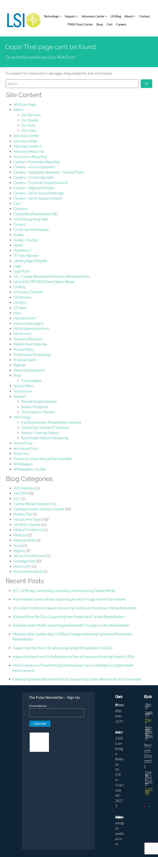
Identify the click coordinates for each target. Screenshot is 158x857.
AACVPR (20, 493)
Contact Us (149, 791)
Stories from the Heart (29, 556)
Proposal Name (24, 360)
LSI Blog (19, 287)
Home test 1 (22, 250)
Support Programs (34, 406)
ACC (17, 498)
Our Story (28, 125)
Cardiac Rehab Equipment (32, 504)
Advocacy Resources (28, 151)
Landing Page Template (30, 261)
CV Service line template (31, 229)
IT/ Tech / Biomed (26, 255)
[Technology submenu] (60, 16)
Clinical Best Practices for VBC (35, 214)
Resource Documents (29, 370)
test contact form (25, 448)
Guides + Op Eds (25, 240)
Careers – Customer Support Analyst (40, 182)
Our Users (28, 130)
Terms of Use (23, 443)
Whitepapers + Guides (29, 469)
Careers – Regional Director (33, 188)
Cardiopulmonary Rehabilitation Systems (51, 422)
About (18, 109)
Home (18, 245)
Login (17, 266)
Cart (16, 203)
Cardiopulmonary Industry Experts (39, 509)
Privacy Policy (23, 349)
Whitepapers (23, 464)
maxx (17, 313)
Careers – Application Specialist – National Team (48, 172)
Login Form (21, 271)
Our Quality (30, 120)
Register (19, 365)
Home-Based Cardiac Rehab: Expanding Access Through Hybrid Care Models (69, 599)
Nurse (18, 545)
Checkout (20, 208)
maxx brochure (24, 318)
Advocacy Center (26, 136)
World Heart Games (28, 571)
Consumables (31, 380)
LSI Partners (22, 297)
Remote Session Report (149, 732)
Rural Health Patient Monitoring (44, 438)
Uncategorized (24, 561)
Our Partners (31, 115)
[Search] (146, 83)
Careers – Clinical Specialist (33, 177)
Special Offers (23, 386)
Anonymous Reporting (30, 156)
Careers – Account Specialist (34, 167)
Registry (19, 550)
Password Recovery (28, 339)
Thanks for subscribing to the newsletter (42, 459)
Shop (17, 375)
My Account (22, 334)
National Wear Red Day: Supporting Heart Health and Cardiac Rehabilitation (68, 616)
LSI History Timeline (28, 292)
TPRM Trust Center (148, 778)
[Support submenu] (77, 16)
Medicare (20, 535)
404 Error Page (24, 104)
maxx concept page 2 (28, 323)
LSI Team (19, 307)
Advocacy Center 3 (27, 146)
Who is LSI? (21, 566)
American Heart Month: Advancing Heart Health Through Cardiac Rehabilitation (71, 625)
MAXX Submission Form (31, 328)
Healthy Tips (22, 514)
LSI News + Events (26, 524)
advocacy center (25, 141)
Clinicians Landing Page (30, 219)
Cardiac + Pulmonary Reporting (36, 162)
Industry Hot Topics (27, 519)
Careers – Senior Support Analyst (37, 198)
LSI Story (19, 302)
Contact (19, 224)
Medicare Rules (24, 540)
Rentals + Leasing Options (40, 433)
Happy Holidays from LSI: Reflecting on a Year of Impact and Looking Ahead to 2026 (73, 656)
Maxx (148, 720)
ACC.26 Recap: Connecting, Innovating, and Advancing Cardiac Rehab (64, 590)
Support (19, 396)
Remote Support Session (39, 401)
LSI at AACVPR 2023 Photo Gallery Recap (43, 281)
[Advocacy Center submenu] (106, 16)
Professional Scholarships (32, 354)
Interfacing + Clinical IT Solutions (45, 427)
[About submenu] (135, 16)
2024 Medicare (24, 488)
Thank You (21, 453)
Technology (21, 417)
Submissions (22, 391)
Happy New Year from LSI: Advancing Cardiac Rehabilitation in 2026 (62, 648)
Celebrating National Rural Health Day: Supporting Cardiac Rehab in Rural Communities (77, 679)
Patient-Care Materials (30, 344)
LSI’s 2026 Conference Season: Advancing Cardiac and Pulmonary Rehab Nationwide (75, 608)
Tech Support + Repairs (38, 412)
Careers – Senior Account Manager (39, 193)
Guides (18, 235)
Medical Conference (28, 530)
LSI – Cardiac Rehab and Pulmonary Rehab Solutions (51, 276)
